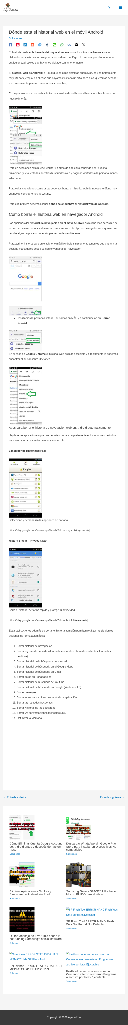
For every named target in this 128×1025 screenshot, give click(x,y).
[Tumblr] (47, 44)
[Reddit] (32, 44)
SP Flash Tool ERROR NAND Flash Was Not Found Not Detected (90, 922)
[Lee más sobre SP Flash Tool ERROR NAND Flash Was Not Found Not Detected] (92, 912)
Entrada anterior (15, 797)
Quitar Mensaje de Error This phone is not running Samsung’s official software (36, 937)
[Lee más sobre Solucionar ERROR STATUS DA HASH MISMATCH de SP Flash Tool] (36, 956)
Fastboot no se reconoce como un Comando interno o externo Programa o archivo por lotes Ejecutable (91, 974)
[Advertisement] (64, 753)
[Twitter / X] (84, 44)
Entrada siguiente (112, 797)
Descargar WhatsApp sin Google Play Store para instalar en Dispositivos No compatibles (91, 846)
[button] (109, 7)
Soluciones (15, 38)
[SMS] (76, 44)
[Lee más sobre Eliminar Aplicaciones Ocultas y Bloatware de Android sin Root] (22, 874)
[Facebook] (10, 44)
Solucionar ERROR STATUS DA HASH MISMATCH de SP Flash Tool (36, 967)
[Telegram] (40, 44)
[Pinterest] (18, 44)
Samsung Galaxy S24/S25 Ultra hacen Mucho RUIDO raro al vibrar (92, 892)
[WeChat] (54, 44)
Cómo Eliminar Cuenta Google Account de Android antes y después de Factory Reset (36, 846)
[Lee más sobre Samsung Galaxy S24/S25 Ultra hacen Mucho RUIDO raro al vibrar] (78, 874)
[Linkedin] (25, 44)
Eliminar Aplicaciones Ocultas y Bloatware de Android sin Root (30, 892)
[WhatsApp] (62, 44)
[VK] (69, 44)
